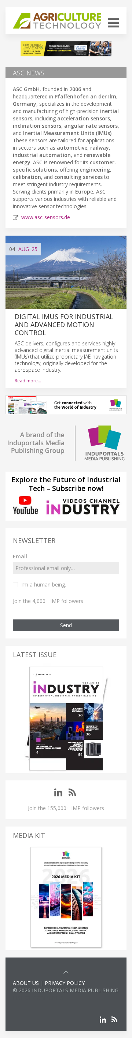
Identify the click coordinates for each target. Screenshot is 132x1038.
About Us (26, 982)
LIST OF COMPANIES (38, 997)
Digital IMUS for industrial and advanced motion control (64, 324)
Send (66, 625)
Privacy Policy (65, 982)
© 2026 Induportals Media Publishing (65, 990)
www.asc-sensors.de (45, 217)
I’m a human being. (43, 584)
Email (20, 556)
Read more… (28, 381)
